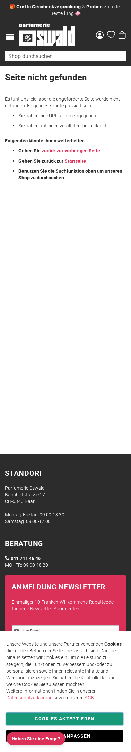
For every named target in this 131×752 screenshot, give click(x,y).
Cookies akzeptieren (65, 718)
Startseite (75, 161)
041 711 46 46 (26, 558)
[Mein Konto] (100, 35)
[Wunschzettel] (111, 35)
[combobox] (65, 56)
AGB (89, 697)
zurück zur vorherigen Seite (71, 150)
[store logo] (47, 34)
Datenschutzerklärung (29, 697)
